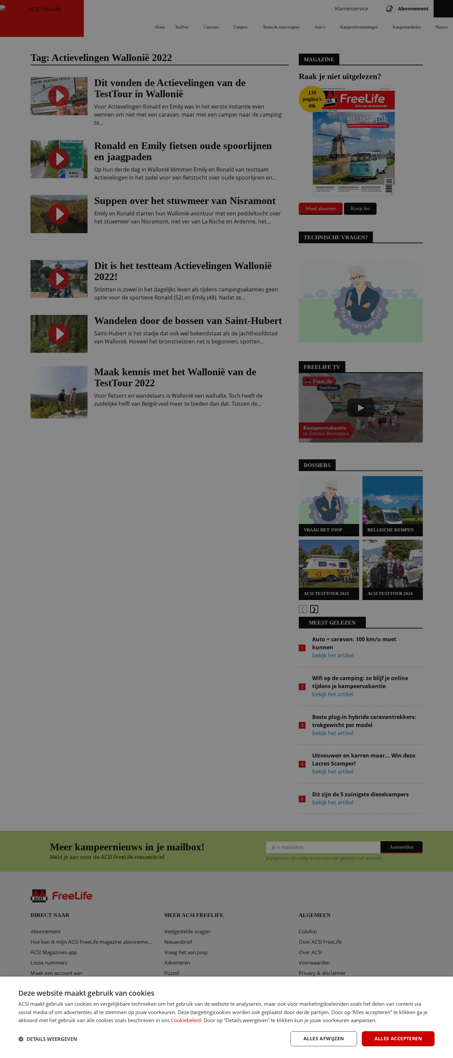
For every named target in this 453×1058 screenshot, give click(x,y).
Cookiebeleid (186, 1020)
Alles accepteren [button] (398, 1038)
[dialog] (226, 1017)
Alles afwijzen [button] (323, 1038)
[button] (47, 1039)
